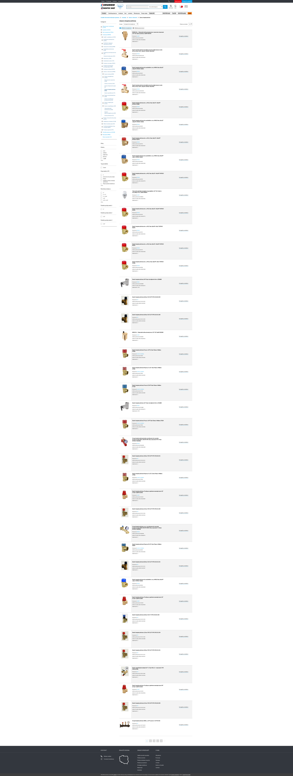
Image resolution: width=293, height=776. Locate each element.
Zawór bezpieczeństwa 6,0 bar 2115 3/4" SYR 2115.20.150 (146, 297)
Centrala (157, 767)
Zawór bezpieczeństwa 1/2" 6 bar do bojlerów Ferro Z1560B (147, 403)
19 (161, 741)
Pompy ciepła (144, 13)
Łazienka (130, 13)
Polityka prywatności (142, 762)
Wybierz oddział (107, 756)
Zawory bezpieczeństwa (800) (109, 90)
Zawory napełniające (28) (110, 106)
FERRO (138, 281)
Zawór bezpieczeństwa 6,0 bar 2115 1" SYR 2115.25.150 (145, 614)
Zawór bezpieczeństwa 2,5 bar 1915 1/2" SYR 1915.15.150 (146, 508)
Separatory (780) (107, 58)
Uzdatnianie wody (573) (108, 60)
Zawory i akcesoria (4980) (109, 71)
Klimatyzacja (137, 13)
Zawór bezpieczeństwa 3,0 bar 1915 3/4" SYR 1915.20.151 (146, 456)
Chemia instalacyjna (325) (109, 56)
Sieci (125, 13)
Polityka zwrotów (141, 757)
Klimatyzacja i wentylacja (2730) (108, 27)
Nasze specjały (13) (107, 137)
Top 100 (174, 13)
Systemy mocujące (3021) (109, 63)
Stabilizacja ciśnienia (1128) (109, 121)
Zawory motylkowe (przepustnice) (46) (108, 99)
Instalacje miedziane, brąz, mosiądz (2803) (109, 127)
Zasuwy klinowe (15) (109, 115)
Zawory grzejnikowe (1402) (108, 77)
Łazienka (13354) (106, 29)
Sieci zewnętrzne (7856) (108, 32)
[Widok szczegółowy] (120, 28)
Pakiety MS (151, 13)
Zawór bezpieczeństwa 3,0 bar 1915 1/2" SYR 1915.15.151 (146, 650)
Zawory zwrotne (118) (109, 83)
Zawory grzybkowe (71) (109, 93)
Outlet (189, 13)
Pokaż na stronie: (184, 24)
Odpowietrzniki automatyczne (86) (108, 109)
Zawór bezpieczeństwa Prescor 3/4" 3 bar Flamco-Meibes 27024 (148, 420)
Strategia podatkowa (142, 765)
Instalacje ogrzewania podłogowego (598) (108, 66)
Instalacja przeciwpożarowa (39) (109, 53)
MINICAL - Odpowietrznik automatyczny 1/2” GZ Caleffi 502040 (147, 332)
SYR (137, 299)
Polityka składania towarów (143, 760)
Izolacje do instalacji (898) (109, 46)
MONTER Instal (166, 13)
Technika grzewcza (112, 13)
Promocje (158, 757)
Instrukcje (139, 770)
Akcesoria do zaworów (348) (109, 80)
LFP (137, 723)
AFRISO (138, 53)
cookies (114, 774)
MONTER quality (182, 13)
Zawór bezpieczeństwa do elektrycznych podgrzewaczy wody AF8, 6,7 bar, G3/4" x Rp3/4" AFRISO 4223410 (147, 85)
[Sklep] (112, 8)
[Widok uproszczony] (133, 28)
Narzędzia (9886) (106, 134)
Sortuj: (120, 24)
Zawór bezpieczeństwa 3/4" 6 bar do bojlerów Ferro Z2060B (147, 279)
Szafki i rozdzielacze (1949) (109, 37)
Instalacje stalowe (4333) (109, 69)
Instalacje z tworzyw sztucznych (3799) (108, 43)
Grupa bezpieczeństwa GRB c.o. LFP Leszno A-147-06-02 (146, 720)
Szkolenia (158, 760)
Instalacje (120, 13)
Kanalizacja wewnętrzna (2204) (108, 40)
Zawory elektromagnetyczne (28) (110, 112)
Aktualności (158, 755)
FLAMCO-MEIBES (140, 353)
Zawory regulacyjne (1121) (108, 103)
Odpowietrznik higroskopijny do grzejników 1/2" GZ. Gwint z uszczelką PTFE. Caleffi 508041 (147, 191)
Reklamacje (139, 767)
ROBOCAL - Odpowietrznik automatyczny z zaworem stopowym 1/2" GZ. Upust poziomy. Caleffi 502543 (148, 32)
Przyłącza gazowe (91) (108, 129)
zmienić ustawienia (175, 774)
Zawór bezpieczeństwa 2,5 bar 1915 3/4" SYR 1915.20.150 (146, 703)
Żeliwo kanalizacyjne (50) (109, 123)
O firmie (157, 762)
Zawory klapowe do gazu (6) (110, 86)
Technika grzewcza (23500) (109, 132)
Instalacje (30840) (107, 34)
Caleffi (138, 36)
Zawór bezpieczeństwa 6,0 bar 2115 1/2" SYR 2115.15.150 (146, 314)
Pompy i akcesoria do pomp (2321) (109, 118)
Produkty (104, 13)
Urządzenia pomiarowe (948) (108, 49)
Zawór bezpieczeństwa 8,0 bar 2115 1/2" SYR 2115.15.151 (146, 561)
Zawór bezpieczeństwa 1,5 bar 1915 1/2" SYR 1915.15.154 (146, 632)
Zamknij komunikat (186, 774)
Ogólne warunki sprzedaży (143, 755)
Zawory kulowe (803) (109, 74)
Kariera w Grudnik (160, 765)
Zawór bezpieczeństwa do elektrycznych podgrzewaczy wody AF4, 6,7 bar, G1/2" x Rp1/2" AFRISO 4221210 (147, 50)
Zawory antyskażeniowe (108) (109, 96)
